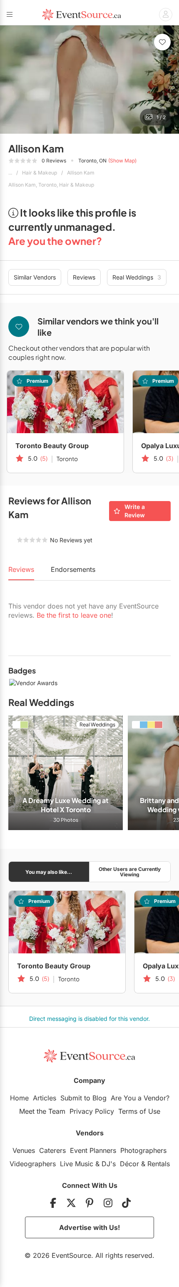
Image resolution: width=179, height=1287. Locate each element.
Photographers (143, 1150)
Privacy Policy (92, 1111)
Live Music (76, 1164)
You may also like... (48, 872)
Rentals (158, 1164)
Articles (44, 1098)
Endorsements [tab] (73, 569)
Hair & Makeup (39, 173)
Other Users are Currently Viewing (130, 871)
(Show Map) (122, 160)
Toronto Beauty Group (52, 445)
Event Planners (93, 1150)
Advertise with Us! (89, 1227)
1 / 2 (161, 117)
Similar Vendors (35, 277)
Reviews (84, 277)
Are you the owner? (55, 240)
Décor (129, 1164)
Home (19, 1098)
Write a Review (134, 511)
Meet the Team (42, 1111)
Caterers (52, 1150)
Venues (23, 1150)
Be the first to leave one (74, 615)
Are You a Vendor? (140, 1098)
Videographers (33, 1164)
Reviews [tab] (21, 569)
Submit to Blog (83, 1098)
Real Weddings (136, 277)
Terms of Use (139, 1111)
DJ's (109, 1164)
